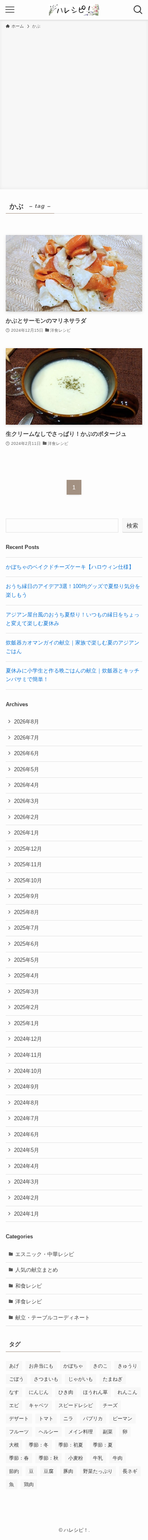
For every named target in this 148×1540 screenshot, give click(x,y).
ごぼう (16, 1379)
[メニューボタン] (10, 10)
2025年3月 (26, 992)
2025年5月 (26, 960)
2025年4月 (26, 975)
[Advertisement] (74, 108)
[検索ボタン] (138, 10)
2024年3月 (26, 1182)
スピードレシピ (75, 1405)
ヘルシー (48, 1432)
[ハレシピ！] (74, 10)
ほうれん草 (95, 1392)
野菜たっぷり (98, 1471)
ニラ (68, 1418)
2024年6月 (26, 1134)
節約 (14, 1471)
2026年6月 (26, 753)
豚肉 (68, 1471)
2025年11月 (28, 864)
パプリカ (93, 1418)
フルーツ (19, 1432)
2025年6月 (26, 944)
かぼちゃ (73, 1366)
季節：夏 (103, 1445)
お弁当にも (41, 1366)
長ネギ (130, 1471)
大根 (14, 1445)
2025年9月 (26, 896)
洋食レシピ (28, 1301)
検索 (132, 525)
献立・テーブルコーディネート (52, 1317)
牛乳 (98, 1458)
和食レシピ (28, 1286)
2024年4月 (26, 1166)
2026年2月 (26, 817)
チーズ (110, 1405)
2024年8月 (26, 1103)
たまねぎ (113, 1379)
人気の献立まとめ (36, 1270)
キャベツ (39, 1405)
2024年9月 (26, 1087)
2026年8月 (26, 722)
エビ (14, 1405)
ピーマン (122, 1418)
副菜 (108, 1432)
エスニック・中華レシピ (44, 1254)
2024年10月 (28, 1071)
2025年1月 (26, 1023)
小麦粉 (75, 1458)
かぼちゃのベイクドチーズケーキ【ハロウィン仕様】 (70, 567)
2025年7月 (26, 928)
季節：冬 (39, 1445)
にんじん (39, 1392)
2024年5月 (26, 1150)
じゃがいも (80, 1379)
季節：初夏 (70, 1445)
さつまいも (46, 1379)
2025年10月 (28, 880)
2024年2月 (26, 1198)
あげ (14, 1366)
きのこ (100, 1366)
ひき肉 (65, 1392)
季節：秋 (48, 1458)
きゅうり (127, 1366)
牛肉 (118, 1458)
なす (14, 1392)
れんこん (127, 1392)
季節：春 (19, 1458)
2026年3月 (26, 801)
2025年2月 (26, 1007)
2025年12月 (28, 849)
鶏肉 (29, 1484)
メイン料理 (80, 1432)
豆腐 (48, 1471)
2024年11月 (28, 1055)
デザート (19, 1418)
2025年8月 (26, 912)
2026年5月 (26, 769)
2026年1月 (26, 833)
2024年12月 (28, 1039)
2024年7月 (26, 1118)
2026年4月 (26, 785)
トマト (46, 1418)
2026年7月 (26, 738)
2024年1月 (26, 1214)
